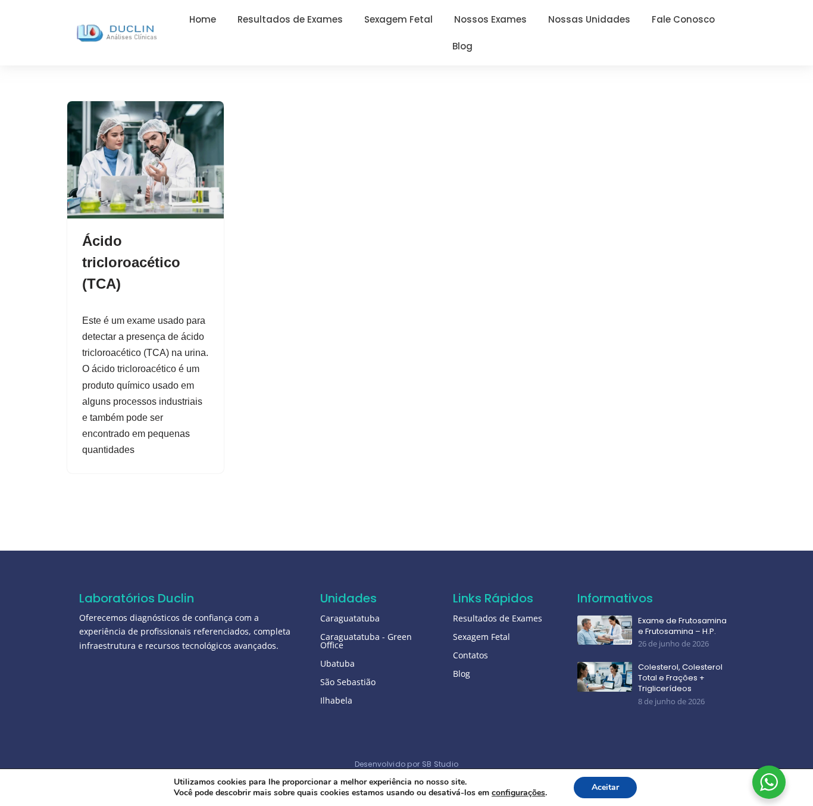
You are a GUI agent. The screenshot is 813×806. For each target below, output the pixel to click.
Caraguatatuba (350, 618)
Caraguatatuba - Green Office (366, 641)
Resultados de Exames (497, 618)
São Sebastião (348, 682)
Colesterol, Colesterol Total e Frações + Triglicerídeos (680, 678)
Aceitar (605, 787)
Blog (461, 673)
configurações (518, 793)
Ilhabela (336, 700)
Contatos (470, 655)
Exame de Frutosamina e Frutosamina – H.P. (682, 626)
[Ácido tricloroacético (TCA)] (145, 159)
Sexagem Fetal (481, 636)
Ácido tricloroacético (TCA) (131, 262)
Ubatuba (337, 663)
